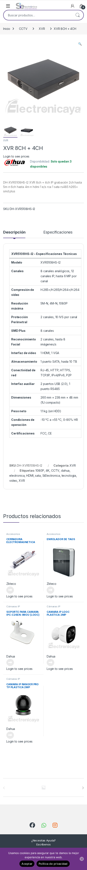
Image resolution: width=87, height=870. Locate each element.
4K (47, 470)
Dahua (10, 656)
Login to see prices (16, 156)
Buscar (77, 15)
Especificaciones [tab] (57, 232)
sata (38, 475)
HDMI (29, 475)
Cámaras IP (13, 606)
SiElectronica (51, 475)
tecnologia (69, 475)
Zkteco (11, 583)
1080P (39, 470)
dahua (65, 470)
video (13, 480)
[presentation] (83, 787)
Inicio (6, 28)
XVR (42, 28)
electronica (16, 475)
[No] (82, 859)
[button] (80, 43)
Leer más (10, 590)
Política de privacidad (53, 863)
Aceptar (27, 863)
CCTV (23, 28)
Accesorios (13, 534)
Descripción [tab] (14, 232)
